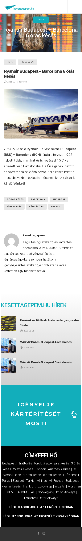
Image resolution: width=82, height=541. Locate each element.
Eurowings (45, 486)
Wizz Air (60, 486)
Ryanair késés (11, 486)
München (74, 486)
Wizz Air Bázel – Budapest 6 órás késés (45, 362)
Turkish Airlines (36, 480)
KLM (10, 492)
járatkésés (14, 206)
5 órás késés (52, 475)
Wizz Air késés (23, 469)
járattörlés (25, 463)
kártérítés (36, 206)
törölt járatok (43, 463)
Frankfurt (29, 486)
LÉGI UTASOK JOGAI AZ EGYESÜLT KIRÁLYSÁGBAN (41, 516)
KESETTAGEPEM (21, 305)
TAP (32, 492)
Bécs (17, 475)
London (40, 469)
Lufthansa (70, 475)
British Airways (65, 492)
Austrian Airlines (59, 469)
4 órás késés (32, 475)
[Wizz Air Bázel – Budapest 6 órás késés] (8, 365)
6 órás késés (15, 199)
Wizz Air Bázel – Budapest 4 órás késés (45, 342)
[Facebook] (38, 533)
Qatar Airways (48, 498)
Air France (56, 480)
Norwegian (45, 492)
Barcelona (38, 199)
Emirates (30, 498)
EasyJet (18, 480)
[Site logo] (19, 6)
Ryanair (32, 149)
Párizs (6, 480)
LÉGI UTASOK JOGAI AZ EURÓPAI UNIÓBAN (41, 507)
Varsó (7, 475)
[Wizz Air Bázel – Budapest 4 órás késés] (8, 345)
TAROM (21, 492)
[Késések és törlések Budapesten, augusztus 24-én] (8, 323)
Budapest (58, 199)
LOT (75, 469)
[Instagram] (44, 533)
